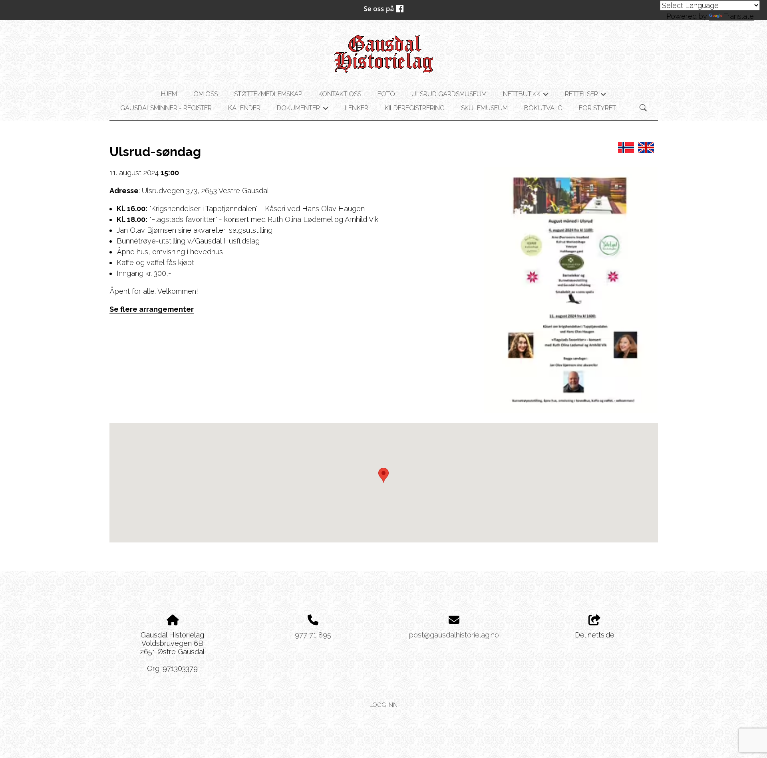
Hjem (169, 94)
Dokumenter (302, 109)
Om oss (205, 94)
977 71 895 (313, 635)
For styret (597, 108)
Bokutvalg (543, 108)
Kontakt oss (339, 94)
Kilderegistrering (415, 108)
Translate (739, 16)
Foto (386, 94)
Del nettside (594, 635)
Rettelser (585, 95)
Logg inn (383, 704)
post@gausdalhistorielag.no (454, 635)
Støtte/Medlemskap (268, 94)
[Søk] (643, 108)
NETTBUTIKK (525, 95)
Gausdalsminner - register (166, 108)
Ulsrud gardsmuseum (449, 94)
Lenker (356, 108)
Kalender (244, 108)
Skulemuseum (484, 108)
